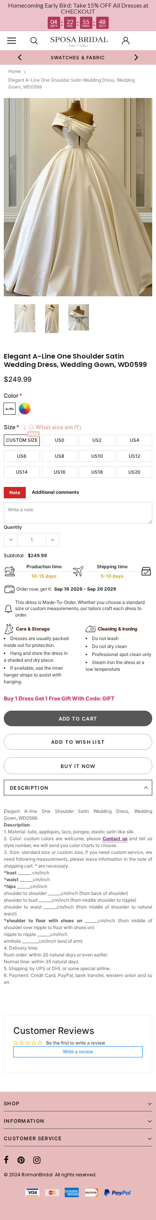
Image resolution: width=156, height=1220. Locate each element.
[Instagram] (37, 1160)
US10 (97, 456)
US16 (60, 472)
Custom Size (21, 440)
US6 (22, 456)
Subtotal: (14, 555)
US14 (22, 472)
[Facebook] (6, 1160)
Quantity (13, 527)
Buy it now (78, 766)
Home (14, 71)
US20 (134, 472)
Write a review (78, 1051)
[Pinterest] (21, 1160)
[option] (78, 57)
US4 (134, 440)
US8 (59, 456)
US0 (59, 440)
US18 (97, 472)
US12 (134, 456)
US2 (96, 440)
